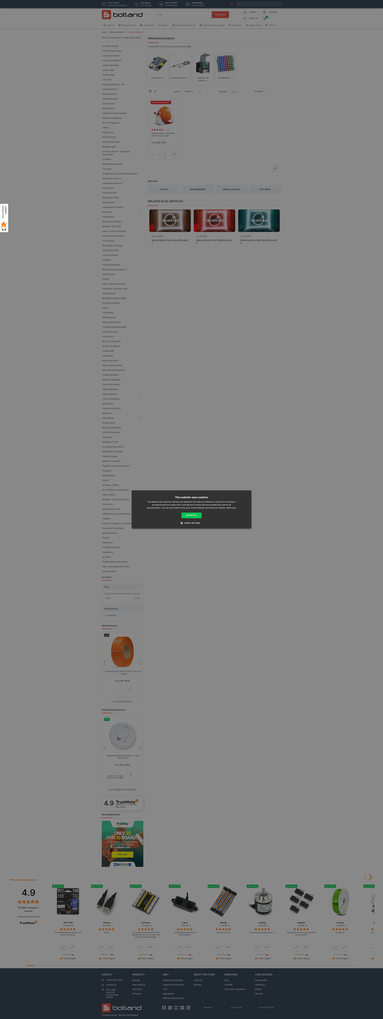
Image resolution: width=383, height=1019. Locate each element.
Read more (231, 508)
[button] (191, 523)
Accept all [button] (191, 515)
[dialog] (191, 509)
